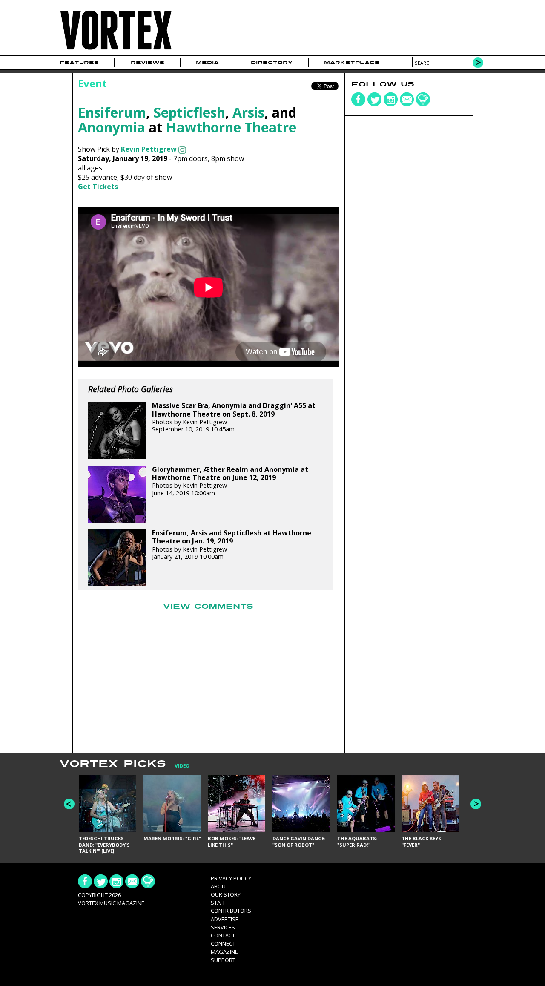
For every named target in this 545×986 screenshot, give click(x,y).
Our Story (226, 894)
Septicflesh (189, 112)
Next (475, 804)
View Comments (208, 606)
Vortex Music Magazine (111, 903)
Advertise (224, 919)
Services (223, 927)
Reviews (147, 62)
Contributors (231, 910)
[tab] (177, 766)
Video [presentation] (182, 766)
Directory (272, 62)
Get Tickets (98, 186)
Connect (223, 943)
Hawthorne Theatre (231, 127)
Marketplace (352, 62)
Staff (218, 902)
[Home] (116, 50)
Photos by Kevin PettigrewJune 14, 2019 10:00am (230, 481)
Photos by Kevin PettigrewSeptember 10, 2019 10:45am (234, 417)
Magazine (224, 951)
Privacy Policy (231, 878)
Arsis (248, 112)
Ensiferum (112, 112)
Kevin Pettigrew (149, 149)
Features (79, 62)
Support (223, 960)
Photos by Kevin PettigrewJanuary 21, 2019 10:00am (231, 545)
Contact (223, 935)
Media (207, 62)
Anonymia (111, 127)
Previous (69, 804)
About (220, 886)
